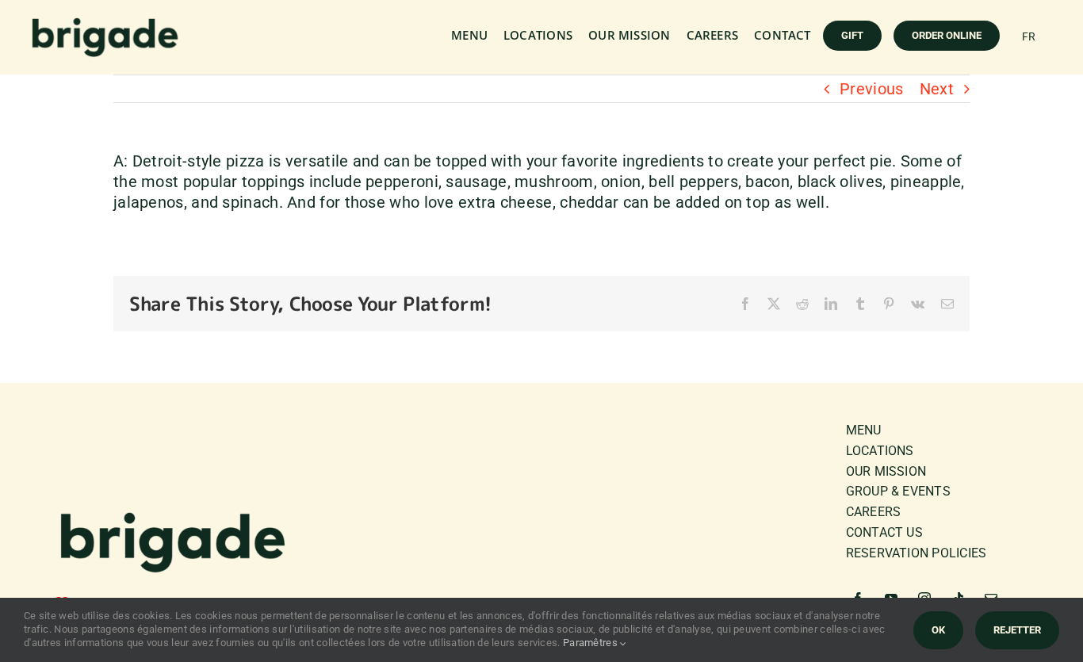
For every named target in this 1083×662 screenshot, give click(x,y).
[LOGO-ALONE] (105, 24)
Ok (938, 630)
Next (937, 88)
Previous (871, 88)
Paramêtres (591, 643)
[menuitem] (1029, 36)
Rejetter (1017, 630)
